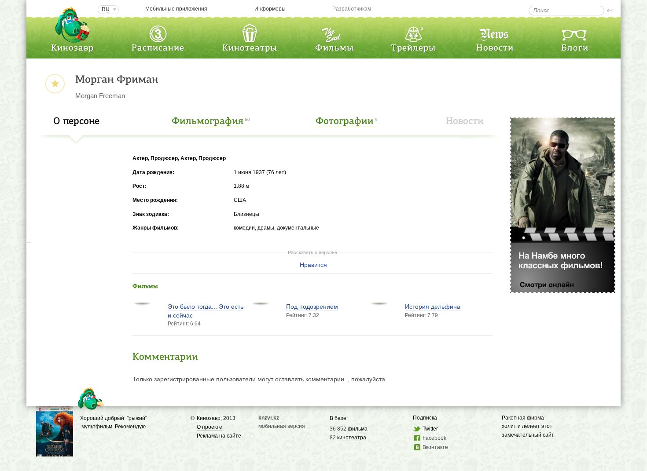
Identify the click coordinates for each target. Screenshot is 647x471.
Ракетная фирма (523, 418)
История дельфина (432, 306)
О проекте (209, 427)
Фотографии (345, 122)
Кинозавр (72, 48)
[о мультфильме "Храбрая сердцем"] (54, 452)
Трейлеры (413, 48)
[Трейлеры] (413, 32)
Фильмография (207, 122)
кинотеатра (351, 437)
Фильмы (334, 48)
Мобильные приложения (176, 9)
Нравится (313, 264)
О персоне (76, 122)
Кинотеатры (249, 48)
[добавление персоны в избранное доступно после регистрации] (54, 84)
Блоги (574, 48)
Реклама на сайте (219, 436)
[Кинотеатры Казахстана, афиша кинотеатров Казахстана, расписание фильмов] (250, 32)
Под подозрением (312, 306)
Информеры (270, 9)
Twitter (430, 429)
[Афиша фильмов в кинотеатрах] (334, 32)
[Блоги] (575, 32)
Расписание (158, 48)
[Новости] (495, 32)
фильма (358, 429)
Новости (495, 48)
